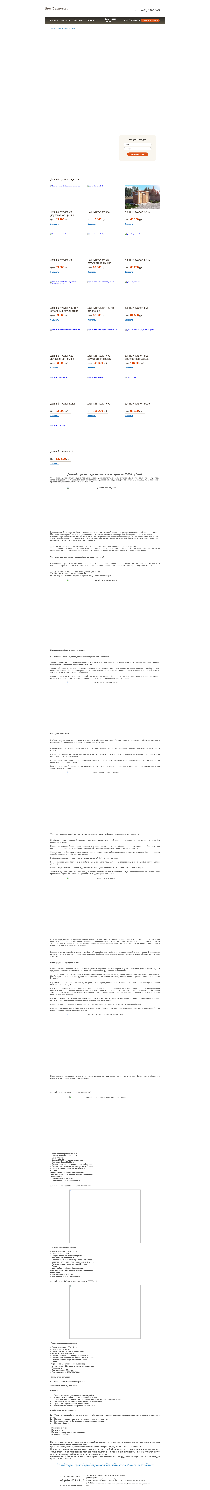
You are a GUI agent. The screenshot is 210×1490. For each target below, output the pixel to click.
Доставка (78, 20)
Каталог (54, 20)
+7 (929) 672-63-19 (131, 20)
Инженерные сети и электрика (139, 1466)
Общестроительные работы (101, 1466)
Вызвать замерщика (138, 1464)
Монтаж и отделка (67, 1466)
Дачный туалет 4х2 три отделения (101, 309)
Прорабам (150, 1464)
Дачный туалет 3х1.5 (137, 211)
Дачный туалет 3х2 (61, 259)
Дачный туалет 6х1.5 (137, 403)
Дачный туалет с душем (66, 28)
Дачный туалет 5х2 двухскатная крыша (136, 357)
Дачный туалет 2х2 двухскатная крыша (62, 213)
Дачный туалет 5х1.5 (62, 403)
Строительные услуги (122, 1464)
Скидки (85, 1464)
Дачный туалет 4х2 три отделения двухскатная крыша (64, 309)
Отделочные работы (119, 1466)
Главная (54, 28)
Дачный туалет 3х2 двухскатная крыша (99, 261)
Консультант (78, 1464)
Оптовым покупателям (97, 1464)
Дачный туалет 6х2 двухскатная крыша (99, 357)
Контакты (65, 20)
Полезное (110, 1464)
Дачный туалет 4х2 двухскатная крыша (62, 357)
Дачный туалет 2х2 (99, 211)
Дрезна (108, 21)
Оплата (90, 20)
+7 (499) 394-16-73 (148, 10)
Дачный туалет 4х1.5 (137, 259)
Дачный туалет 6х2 (61, 451)
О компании (68, 1464)
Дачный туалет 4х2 (136, 307)
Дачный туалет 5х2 (99, 403)
